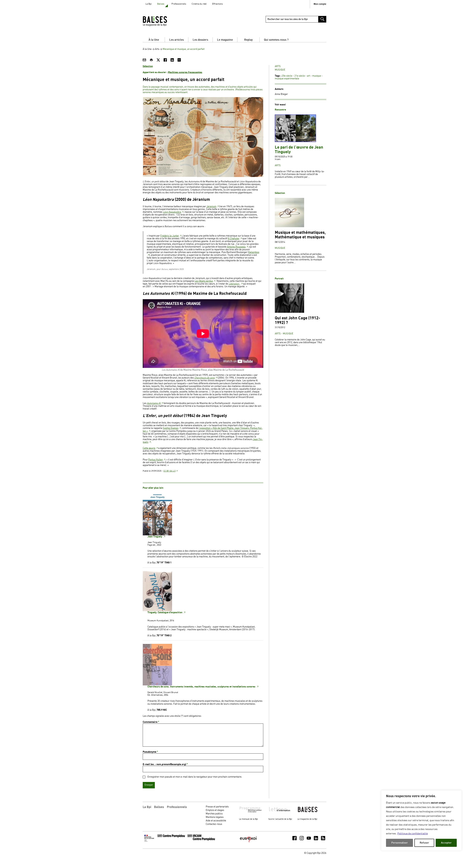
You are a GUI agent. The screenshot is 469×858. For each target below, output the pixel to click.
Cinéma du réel (199, 4)
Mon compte (320, 4)
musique (316, 76)
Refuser (424, 842)
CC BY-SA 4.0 (169, 471)
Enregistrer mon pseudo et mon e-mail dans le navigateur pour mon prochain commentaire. (194, 777)
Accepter (446, 842)
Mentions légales (215, 817)
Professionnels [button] (177, 807)
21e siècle (299, 76)
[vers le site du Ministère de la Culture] (149, 841)
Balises (160, 4)
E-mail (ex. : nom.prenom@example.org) (165, 764)
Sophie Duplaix (170, 428)
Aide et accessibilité (216, 821)
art (308, 76)
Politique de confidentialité (412, 833)
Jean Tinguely (155, 536)
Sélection (148, 66)
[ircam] (201, 840)
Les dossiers (200, 39)
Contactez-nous (214, 824)
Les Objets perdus (204, 281)
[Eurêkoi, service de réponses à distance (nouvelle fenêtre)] (248, 842)
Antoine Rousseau (236, 247)
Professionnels (178, 4)
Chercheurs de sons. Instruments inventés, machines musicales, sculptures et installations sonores (201, 686)
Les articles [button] (176, 39)
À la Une (154, 39)
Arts (157, 49)
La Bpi (148, 4)
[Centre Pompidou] (171, 837)
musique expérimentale (287, 79)
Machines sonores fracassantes (185, 72)
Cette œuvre (149, 448)
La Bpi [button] (147, 807)
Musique (280, 70)
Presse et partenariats (217, 807)
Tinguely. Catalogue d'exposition (165, 612)
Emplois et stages (215, 810)
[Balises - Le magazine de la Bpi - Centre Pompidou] (162, 21)
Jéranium (211, 206)
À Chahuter (233, 238)
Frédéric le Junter (169, 236)
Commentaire (151, 722)
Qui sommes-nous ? (276, 39)
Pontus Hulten (155, 460)
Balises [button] (159, 807)
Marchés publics (214, 814)
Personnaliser (399, 842)
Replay (248, 39)
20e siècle (287, 76)
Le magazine (225, 39)
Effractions (217, 4)
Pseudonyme (150, 752)
